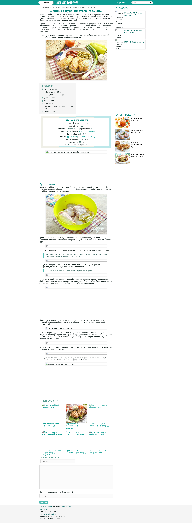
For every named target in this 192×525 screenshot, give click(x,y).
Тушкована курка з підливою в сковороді (99, 425)
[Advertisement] (77, 169)
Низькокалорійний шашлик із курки (50, 425)
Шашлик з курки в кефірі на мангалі (98, 451)
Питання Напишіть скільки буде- (56, 492)
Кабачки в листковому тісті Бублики (136, 144)
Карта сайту (44, 509)
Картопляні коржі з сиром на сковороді (137, 155)
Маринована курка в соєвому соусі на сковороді (134, 42)
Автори (49, 506)
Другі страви (71, 137)
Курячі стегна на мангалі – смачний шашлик (74, 426)
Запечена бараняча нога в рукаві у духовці (133, 31)
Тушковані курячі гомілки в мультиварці (76, 451)
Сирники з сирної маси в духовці (137, 131)
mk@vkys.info (66, 506)
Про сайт (43, 506)
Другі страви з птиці (86, 137)
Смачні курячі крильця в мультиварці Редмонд (52, 452)
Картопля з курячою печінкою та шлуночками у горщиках (134, 13)
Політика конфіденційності (49, 514)
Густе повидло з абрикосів (136, 119)
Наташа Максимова (86, 131)
